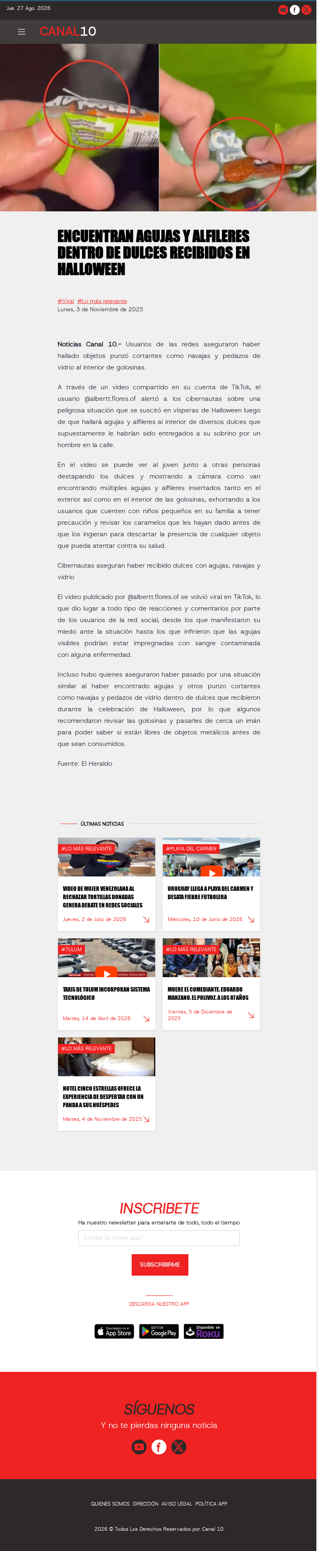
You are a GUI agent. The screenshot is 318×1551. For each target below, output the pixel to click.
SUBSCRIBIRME (157, 1266)
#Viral (64, 298)
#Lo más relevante (101, 298)
